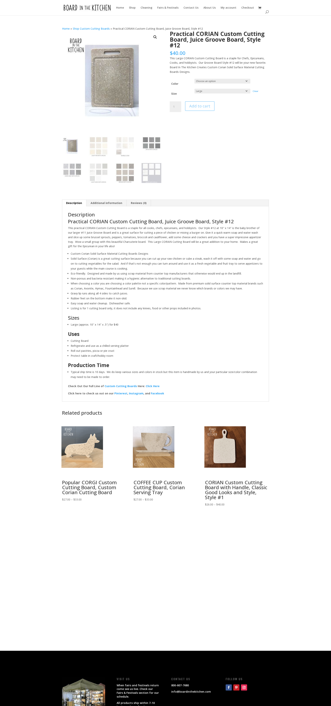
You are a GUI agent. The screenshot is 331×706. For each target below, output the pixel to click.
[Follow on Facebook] (229, 687)
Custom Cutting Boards (121, 386)
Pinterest (120, 393)
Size (174, 93)
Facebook (157, 393)
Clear (255, 91)
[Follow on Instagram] (244, 687)
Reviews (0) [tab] (139, 203)
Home (120, 7)
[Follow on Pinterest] (236, 687)
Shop (132, 7)
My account (228, 7)
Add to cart (199, 106)
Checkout (247, 7)
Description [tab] (74, 203)
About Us (209, 7)
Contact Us (191, 7)
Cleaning (146, 7)
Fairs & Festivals (168, 7)
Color (174, 83)
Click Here (153, 386)
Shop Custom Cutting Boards (91, 28)
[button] (155, 37)
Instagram (136, 393)
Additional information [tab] (106, 203)
